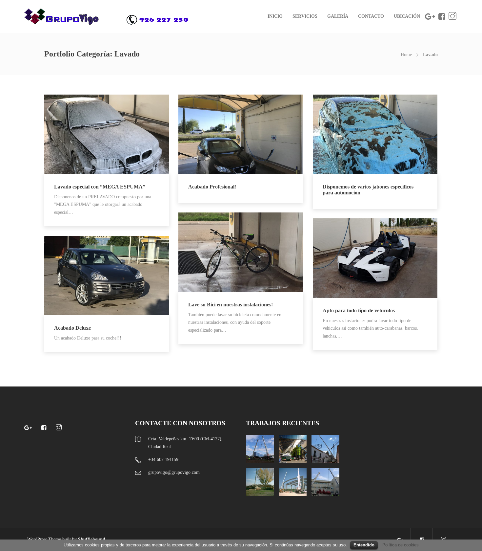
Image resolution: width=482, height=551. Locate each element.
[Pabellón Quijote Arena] (293, 482)
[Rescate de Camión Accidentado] (260, 449)
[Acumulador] (293, 449)
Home (406, 54)
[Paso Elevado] (260, 482)
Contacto (371, 16)
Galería (337, 16)
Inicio (275, 16)
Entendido (363, 544)
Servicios (304, 16)
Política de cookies (400, 544)
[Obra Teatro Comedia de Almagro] (325, 449)
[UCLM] (325, 482)
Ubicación (407, 16)
